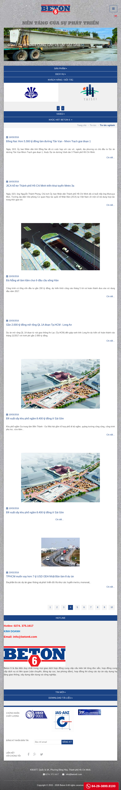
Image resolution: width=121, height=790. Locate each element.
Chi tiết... (111, 157)
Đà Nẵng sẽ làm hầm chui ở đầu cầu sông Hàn (32, 280)
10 (112, 607)
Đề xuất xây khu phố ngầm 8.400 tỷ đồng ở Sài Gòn (35, 418)
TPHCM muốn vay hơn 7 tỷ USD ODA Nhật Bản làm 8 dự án (40, 576)
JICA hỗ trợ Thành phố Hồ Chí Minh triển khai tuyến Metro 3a (40, 185)
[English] (115, 15)
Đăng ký (67, 742)
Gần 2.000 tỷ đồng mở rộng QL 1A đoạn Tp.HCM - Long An (39, 324)
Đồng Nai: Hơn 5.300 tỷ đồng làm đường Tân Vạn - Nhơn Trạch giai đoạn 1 (48, 141)
